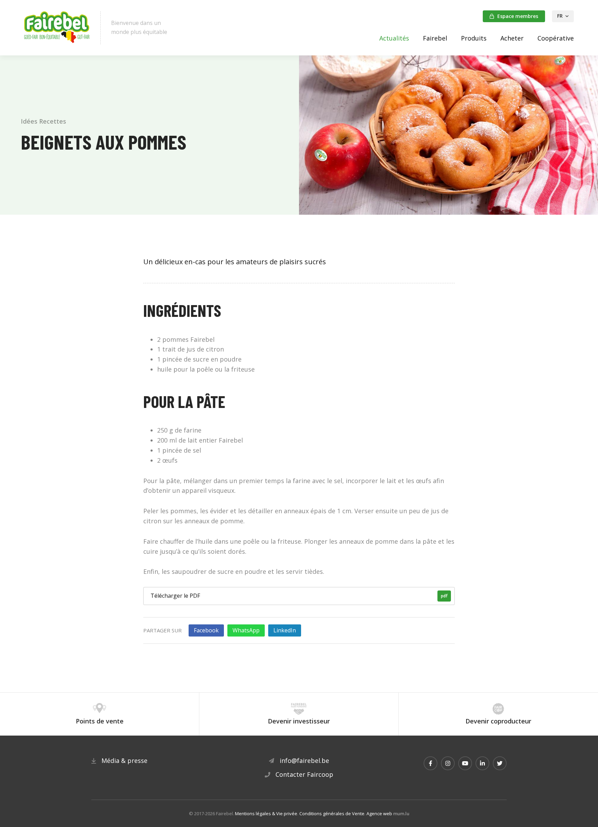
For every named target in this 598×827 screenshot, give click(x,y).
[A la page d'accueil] (57, 27)
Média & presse (124, 760)
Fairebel (435, 38)
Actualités (394, 38)
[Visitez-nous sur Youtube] (465, 763)
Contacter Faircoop (304, 774)
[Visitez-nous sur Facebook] (430, 763)
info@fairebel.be (304, 760)
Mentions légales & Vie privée (266, 813)
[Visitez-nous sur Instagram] (448, 763)
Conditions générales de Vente (331, 813)
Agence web (379, 813)
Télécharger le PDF (299, 595)
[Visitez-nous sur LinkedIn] (482, 763)
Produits (474, 38)
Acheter (512, 38)
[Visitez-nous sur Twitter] (500, 763)
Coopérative (555, 38)
